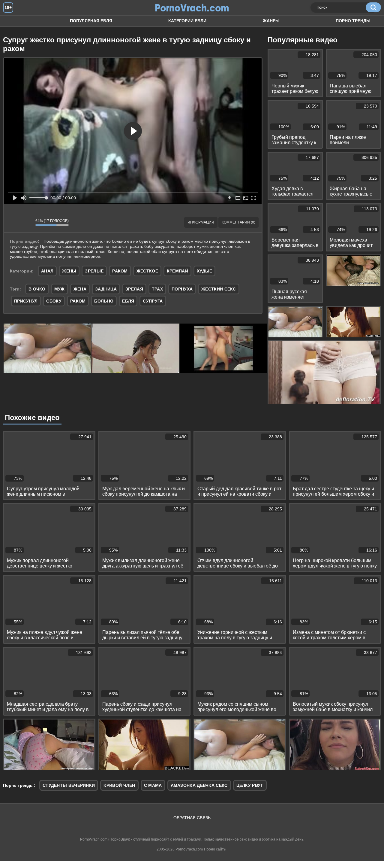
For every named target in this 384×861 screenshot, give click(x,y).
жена (80, 289)
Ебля (13, 21)
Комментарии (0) (238, 222)
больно (103, 301)
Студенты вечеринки (69, 785)
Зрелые (94, 271)
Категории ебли (187, 20)
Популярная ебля (91, 20)
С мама (153, 785)
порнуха (182, 289)
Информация (201, 222)
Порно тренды (353, 20)
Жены (69, 271)
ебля (128, 301)
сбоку (54, 301)
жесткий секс (218, 289)
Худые (204, 271)
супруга (153, 301)
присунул (26, 301)
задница (106, 289)
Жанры (271, 20)
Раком (120, 271)
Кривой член (119, 785)
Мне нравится (13, 222)
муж (59, 289)
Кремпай (177, 271)
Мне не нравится (26, 222)
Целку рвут (249, 785)
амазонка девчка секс (199, 785)
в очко (37, 289)
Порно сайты (215, 849)
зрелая (134, 289)
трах (157, 289)
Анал (47, 271)
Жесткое (147, 271)
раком (78, 301)
